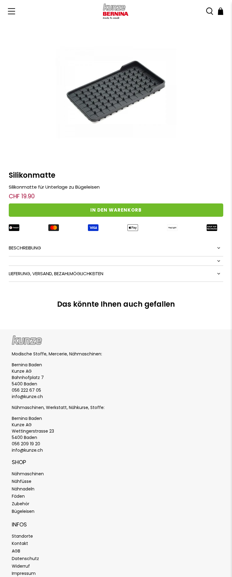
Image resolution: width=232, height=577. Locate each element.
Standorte (22, 536)
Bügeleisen (23, 511)
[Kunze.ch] (116, 11)
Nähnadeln (23, 489)
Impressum (24, 573)
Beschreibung (25, 248)
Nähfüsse (21, 481)
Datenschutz (25, 559)
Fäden (18, 496)
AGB (16, 551)
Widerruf (21, 566)
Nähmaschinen (28, 474)
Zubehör (20, 504)
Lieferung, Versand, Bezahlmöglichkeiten (56, 273)
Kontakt (20, 543)
